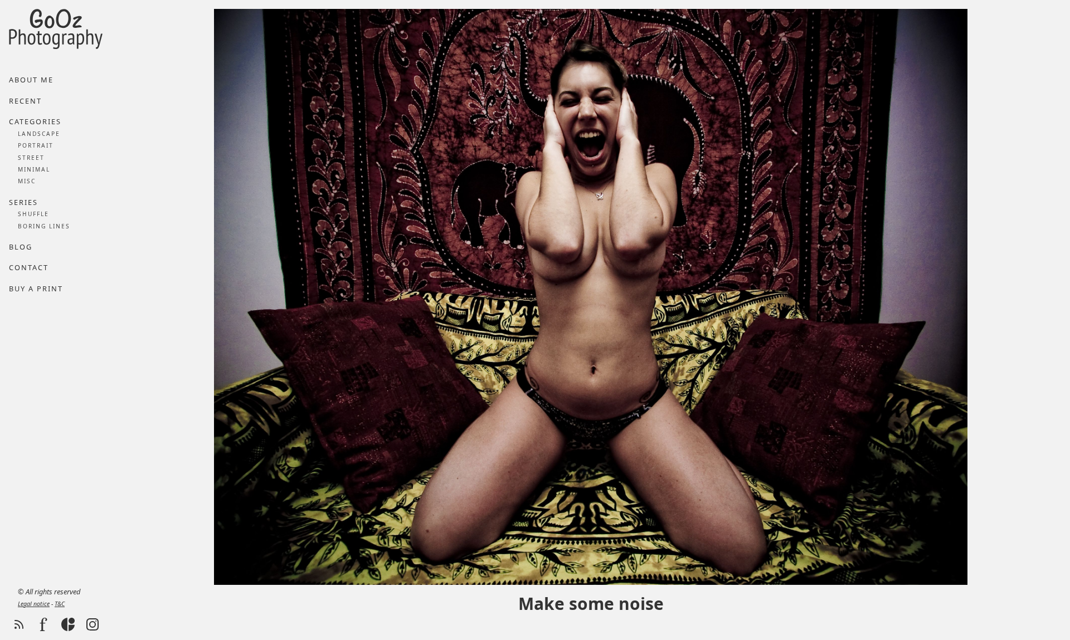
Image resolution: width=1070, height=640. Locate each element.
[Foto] (43, 624)
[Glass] (68, 624)
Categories (35, 121)
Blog (20, 247)
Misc (27, 181)
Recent (25, 101)
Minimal (34, 169)
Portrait (36, 145)
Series (23, 202)
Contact (28, 267)
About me (31, 80)
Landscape (39, 134)
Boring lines (44, 226)
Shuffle (33, 214)
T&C (60, 604)
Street (31, 158)
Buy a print (36, 289)
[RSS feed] (19, 624)
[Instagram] (92, 624)
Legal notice (34, 604)
